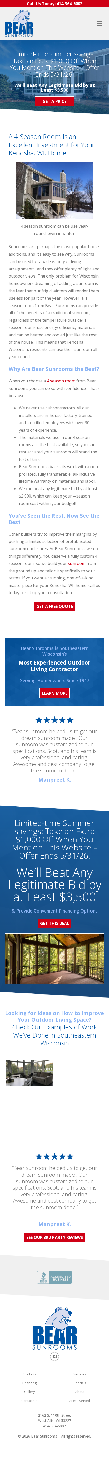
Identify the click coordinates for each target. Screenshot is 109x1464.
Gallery (29, 1391)
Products (29, 1374)
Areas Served (79, 1400)
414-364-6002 (54, 1426)
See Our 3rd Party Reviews (54, 1237)
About (79, 1391)
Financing (29, 1382)
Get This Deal (54, 923)
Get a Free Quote (54, 606)
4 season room (61, 381)
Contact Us (29, 1400)
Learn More (54, 693)
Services (79, 1374)
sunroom (76, 563)
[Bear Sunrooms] (19, 23)
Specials (80, 1382)
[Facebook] (54, 1356)
